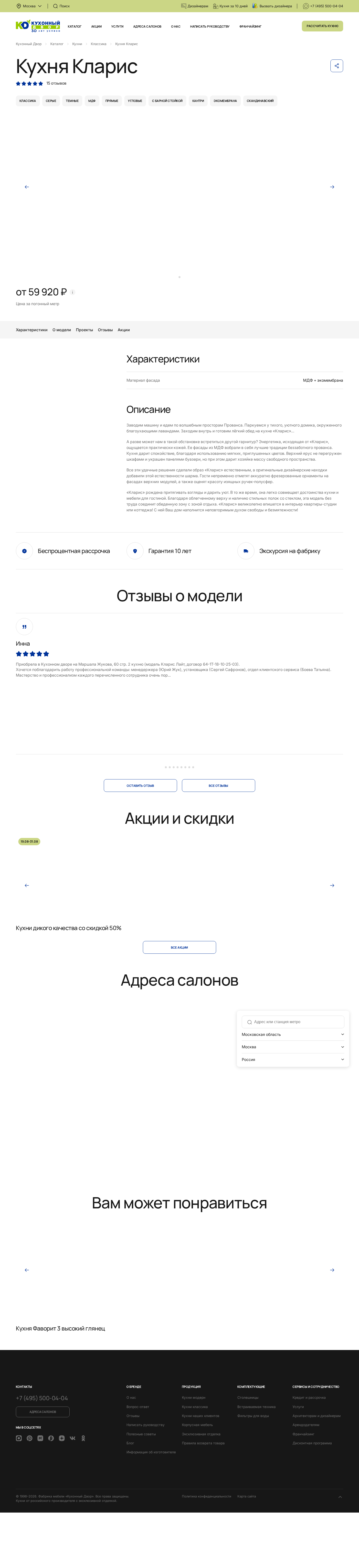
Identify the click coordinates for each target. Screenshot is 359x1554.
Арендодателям (306, 1425)
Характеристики (32, 329)
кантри (198, 101)
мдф (91, 101)
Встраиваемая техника (256, 1407)
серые (51, 101)
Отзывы (105, 329)
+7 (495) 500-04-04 (326, 6)
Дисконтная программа (312, 1443)
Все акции (179, 947)
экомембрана (225, 101)
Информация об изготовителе (151, 1452)
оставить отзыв (140, 786)
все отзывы (218, 786)
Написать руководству (210, 26)
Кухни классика (195, 1407)
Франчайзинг (251, 26)
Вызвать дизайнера (276, 6)
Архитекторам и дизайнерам (317, 1416)
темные (72, 101)
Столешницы (247, 1397)
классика (28, 101)
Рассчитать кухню (322, 26)
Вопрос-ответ (138, 1407)
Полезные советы (141, 1434)
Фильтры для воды (253, 1416)
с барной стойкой (167, 101)
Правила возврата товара (203, 1443)
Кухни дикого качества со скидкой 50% (69, 928)
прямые (112, 101)
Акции (96, 26)
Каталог (74, 26)
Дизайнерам (198, 6)
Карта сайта (246, 1496)
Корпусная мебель (197, 1425)
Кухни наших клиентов (200, 1416)
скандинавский (260, 101)
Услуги (117, 26)
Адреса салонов (147, 26)
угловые (135, 101)
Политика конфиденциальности (206, 1496)
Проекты (84, 329)
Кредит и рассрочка (309, 1397)
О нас (175, 26)
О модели (62, 329)
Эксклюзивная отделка (201, 1434)
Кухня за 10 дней (234, 6)
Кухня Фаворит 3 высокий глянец (60, 1328)
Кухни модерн (193, 1397)
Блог (130, 1443)
